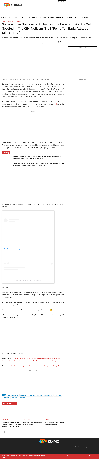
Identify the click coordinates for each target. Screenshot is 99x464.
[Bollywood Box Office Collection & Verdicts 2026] (33, 414)
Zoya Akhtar (22, 397)
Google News (58, 366)
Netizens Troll (31, 395)
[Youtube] (16, 449)
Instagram (23, 366)
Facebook (14, 366)
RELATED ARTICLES (9, 403)
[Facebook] (3, 392)
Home (4, 21)
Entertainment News (13, 395)
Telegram (47, 366)
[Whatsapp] (10, 392)
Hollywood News (35, 17)
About (68, 455)
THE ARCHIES (6, 397)
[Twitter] (6, 392)
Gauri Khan (23, 395)
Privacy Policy (88, 455)
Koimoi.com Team (8, 42)
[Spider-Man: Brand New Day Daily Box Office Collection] (54, 414)
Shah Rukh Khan (48, 395)
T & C (83, 455)
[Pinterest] (10, 449)
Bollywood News (14, 21)
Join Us (40, 41)
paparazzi (39, 395)
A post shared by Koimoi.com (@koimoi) (28, 280)
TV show (37, 455)
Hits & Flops (27, 419)
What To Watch (48, 17)
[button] (60, 42)
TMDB (3, 457)
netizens (26, 315)
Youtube (39, 366)
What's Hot (14, 397)
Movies (32, 455)
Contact (73, 455)
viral (55, 104)
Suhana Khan (58, 395)
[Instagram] (8, 449)
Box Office (6, 419)
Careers (78, 455)
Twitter (31, 366)
